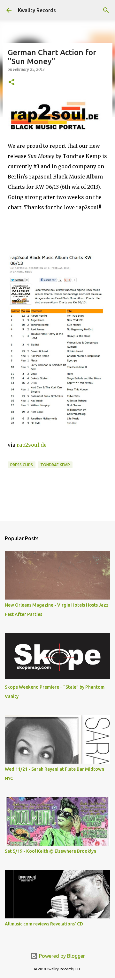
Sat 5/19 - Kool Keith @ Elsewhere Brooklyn (50, 851)
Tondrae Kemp (55, 465)
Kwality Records (37, 10)
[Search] (106, 10)
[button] (11, 82)
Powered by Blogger (61, 956)
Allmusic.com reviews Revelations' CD (44, 923)
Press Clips (21, 465)
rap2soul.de (32, 445)
